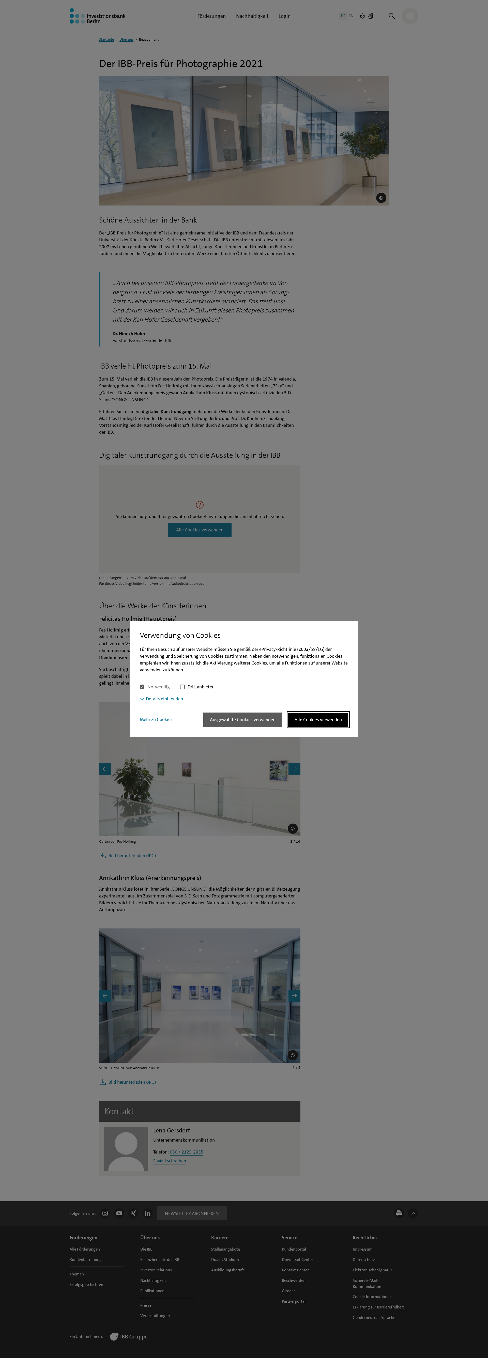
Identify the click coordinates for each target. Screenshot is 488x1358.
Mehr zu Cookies (156, 719)
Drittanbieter (201, 687)
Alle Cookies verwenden (318, 720)
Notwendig (158, 687)
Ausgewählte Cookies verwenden (243, 720)
